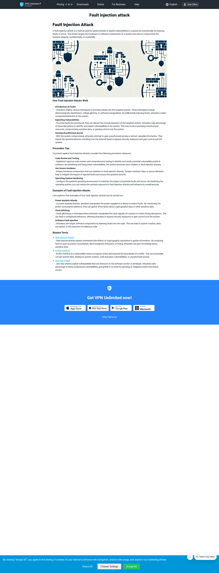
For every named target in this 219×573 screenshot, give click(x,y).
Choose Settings (109, 566)
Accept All (131, 566)
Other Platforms (109, 317)
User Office (192, 4)
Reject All (87, 566)
